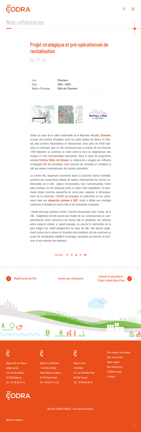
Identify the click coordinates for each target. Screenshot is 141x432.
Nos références (114, 367)
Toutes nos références (70, 278)
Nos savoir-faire (115, 357)
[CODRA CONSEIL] (18, 9)
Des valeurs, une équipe (118, 352)
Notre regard (113, 362)
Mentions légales (14, 420)
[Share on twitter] (67, 255)
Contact (111, 376)
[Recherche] (123, 8)
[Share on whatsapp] (81, 255)
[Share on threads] (72, 255)
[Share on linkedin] (76, 255)
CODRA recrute (114, 371)
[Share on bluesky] (85, 255)
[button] (133, 9)
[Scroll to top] (134, 425)
